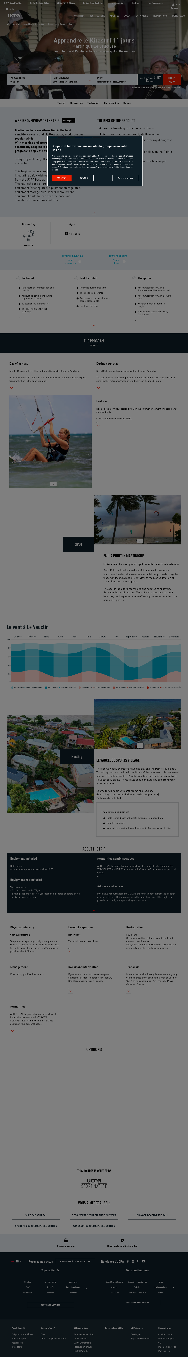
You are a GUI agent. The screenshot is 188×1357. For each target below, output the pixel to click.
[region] (95, 161)
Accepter (61, 178)
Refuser (84, 178)
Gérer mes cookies (125, 178)
